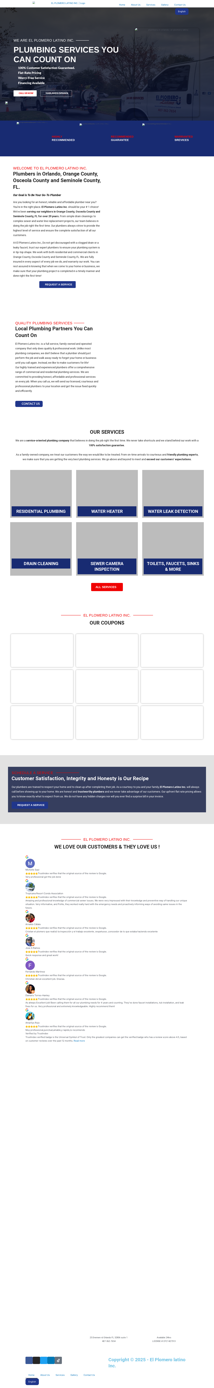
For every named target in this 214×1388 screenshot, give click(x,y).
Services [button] (150, 4)
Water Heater (107, 511)
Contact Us (180, 4)
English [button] (182, 11)
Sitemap (113, 1373)
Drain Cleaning (41, 563)
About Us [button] (135, 4)
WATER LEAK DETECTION (173, 511)
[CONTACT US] (18, 404)
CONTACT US (31, 403)
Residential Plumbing (41, 511)
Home (122, 4)
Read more (79, 1040)
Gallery (164, 4)
